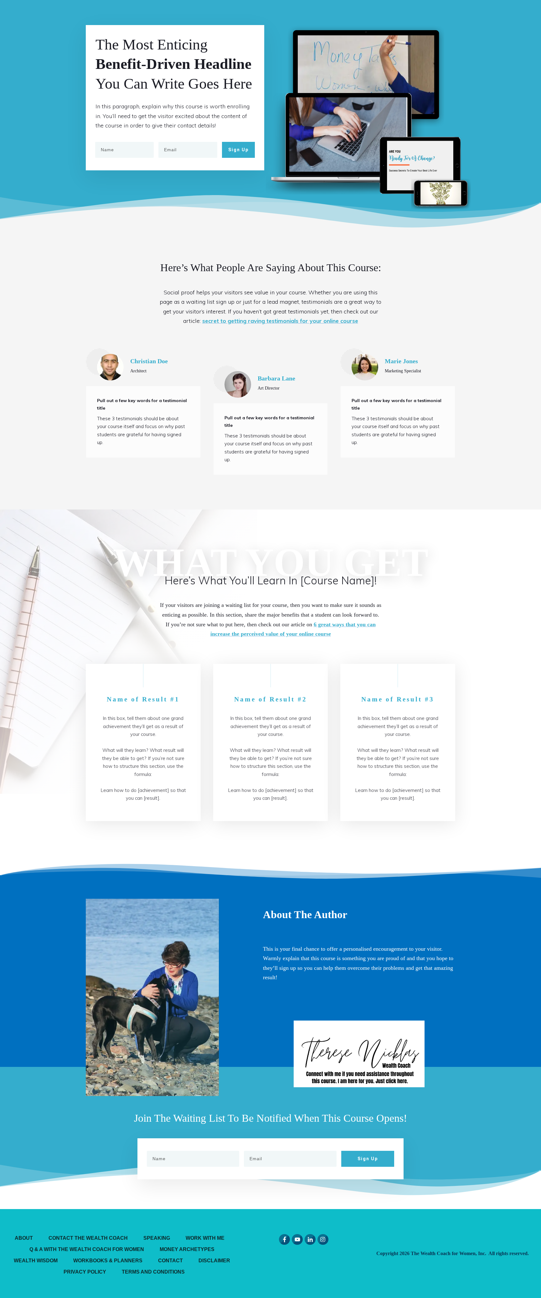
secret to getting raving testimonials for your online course (280, 320)
